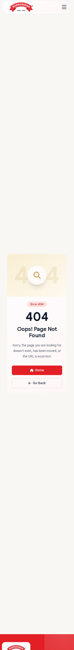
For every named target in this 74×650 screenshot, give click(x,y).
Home (39, 370)
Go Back (39, 383)
